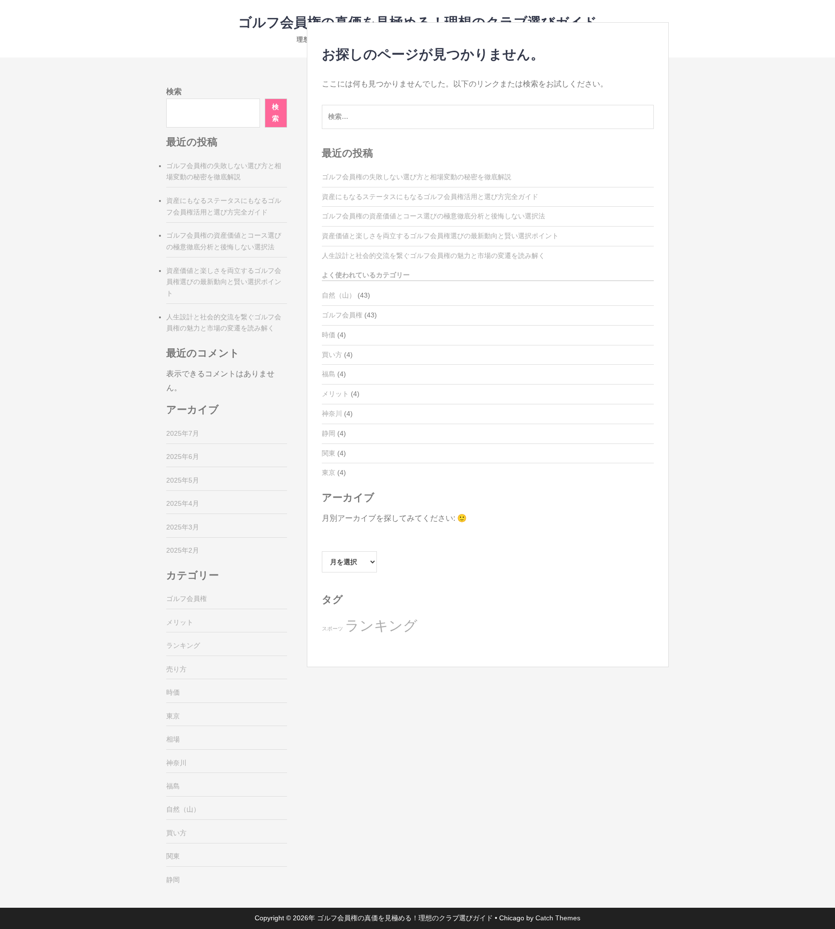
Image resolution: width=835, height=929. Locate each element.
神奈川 (332, 413)
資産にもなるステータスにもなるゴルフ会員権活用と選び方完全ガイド (430, 196)
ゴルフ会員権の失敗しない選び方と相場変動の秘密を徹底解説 (416, 177)
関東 (328, 453)
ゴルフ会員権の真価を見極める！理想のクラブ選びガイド (405, 918)
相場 (173, 739)
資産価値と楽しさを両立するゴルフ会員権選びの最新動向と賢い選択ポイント (440, 236)
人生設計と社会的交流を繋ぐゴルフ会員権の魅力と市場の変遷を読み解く (433, 255)
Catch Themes (557, 918)
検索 (174, 91)
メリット (335, 394)
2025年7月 (182, 433)
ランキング (381, 625)
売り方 (176, 669)
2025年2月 (182, 550)
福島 (328, 374)
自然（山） (339, 295)
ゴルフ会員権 (342, 315)
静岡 (328, 433)
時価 (328, 335)
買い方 (332, 354)
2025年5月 (182, 480)
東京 (328, 472)
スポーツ (332, 628)
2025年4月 (182, 503)
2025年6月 (182, 456)
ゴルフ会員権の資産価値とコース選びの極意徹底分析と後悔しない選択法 (433, 216)
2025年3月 (182, 527)
